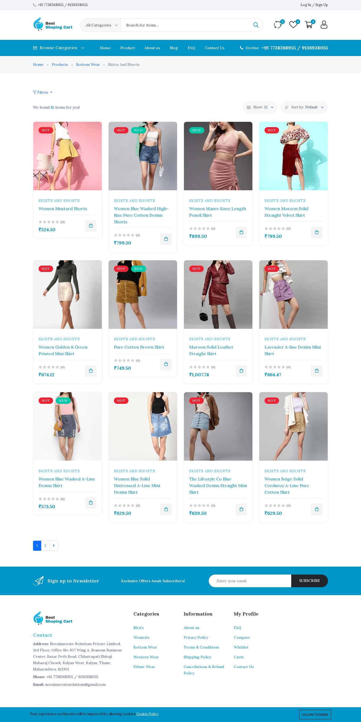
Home (105, 47)
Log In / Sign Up (314, 5)
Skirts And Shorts (59, 200)
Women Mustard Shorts (63, 208)
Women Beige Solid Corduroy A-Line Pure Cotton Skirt (287, 485)
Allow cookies (315, 714)
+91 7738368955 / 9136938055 (63, 5)
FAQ (191, 47)
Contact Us (214, 47)
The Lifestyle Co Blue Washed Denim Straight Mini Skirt (218, 485)
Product (127, 47)
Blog (174, 47)
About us (152, 47)
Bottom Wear (88, 64)
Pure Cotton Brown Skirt (139, 347)
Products (60, 64)
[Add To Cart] (90, 226)
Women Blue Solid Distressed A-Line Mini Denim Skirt (137, 485)
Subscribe (309, 580)
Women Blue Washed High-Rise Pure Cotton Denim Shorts (141, 215)
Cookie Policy (147, 714)
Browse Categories (58, 47)
